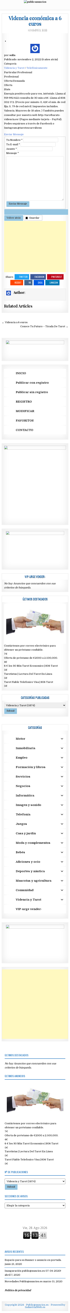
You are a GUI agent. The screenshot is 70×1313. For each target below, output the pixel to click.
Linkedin (54, 282)
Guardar (34, 217)
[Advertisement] (35, 246)
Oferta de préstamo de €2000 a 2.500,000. (31, 657)
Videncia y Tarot (14, 67)
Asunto (11, 148)
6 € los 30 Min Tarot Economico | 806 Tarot (31, 665)
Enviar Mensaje (14, 134)
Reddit (18, 282)
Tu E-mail (13, 144)
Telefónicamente (36, 67)
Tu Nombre (14, 140)
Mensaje (12, 153)
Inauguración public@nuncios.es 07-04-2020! (33, 1270)
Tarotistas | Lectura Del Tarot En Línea (28, 673)
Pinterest (56, 276)
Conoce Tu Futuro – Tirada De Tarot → (44, 326)
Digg (40, 282)
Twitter (23, 276)
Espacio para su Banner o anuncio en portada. (33, 1260)
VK (30, 282)
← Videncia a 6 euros (15, 322)
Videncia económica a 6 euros (35, 20)
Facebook (39, 276)
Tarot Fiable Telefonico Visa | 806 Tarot (28, 682)
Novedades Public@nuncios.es (24, 1281)
